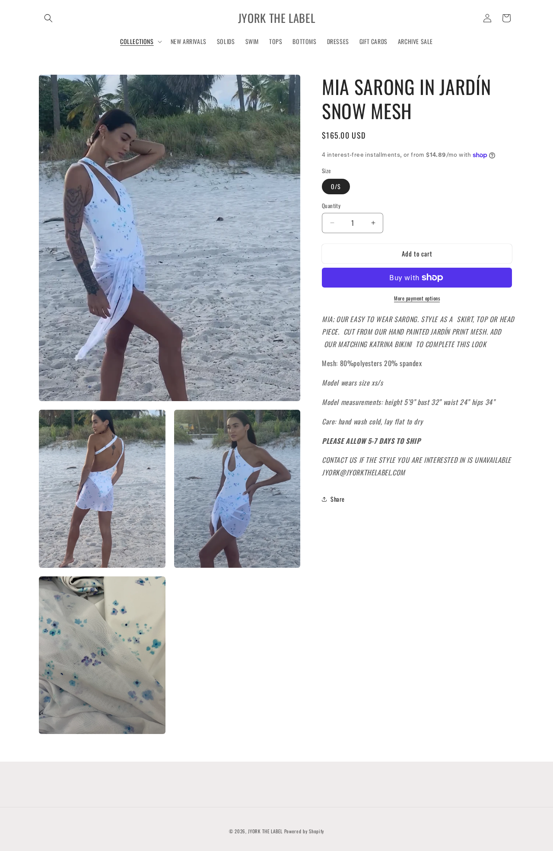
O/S (336, 186)
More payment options (417, 298)
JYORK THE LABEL (265, 831)
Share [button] (338, 498)
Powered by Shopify (304, 831)
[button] (48, 18)
